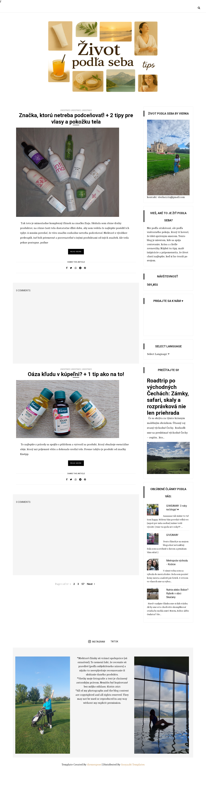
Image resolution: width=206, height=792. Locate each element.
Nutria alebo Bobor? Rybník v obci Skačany (177, 593)
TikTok (114, 641)
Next (90, 584)
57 (82, 584)
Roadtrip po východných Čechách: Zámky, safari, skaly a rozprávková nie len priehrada (168, 396)
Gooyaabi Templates (133, 764)
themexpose (94, 764)
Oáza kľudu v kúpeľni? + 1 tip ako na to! (76, 374)
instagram (98, 641)
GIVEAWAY (172, 534)
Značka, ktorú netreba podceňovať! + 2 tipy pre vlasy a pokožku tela (76, 118)
